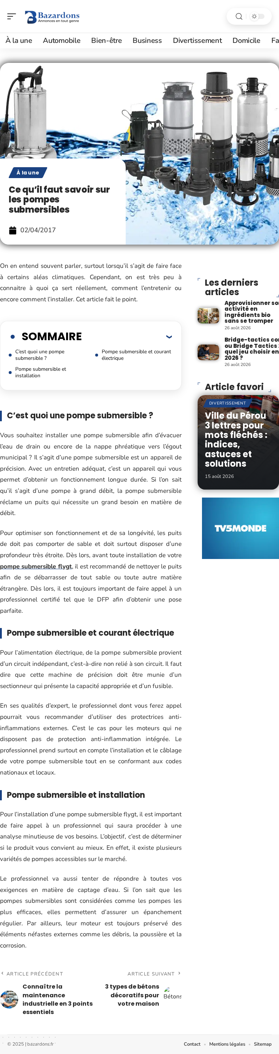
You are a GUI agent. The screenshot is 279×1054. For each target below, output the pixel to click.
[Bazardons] (52, 16)
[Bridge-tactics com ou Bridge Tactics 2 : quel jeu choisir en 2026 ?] (208, 352)
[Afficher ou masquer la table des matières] (127, 336)
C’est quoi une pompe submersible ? (39, 355)
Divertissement (227, 403)
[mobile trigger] (13, 16)
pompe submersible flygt (36, 566)
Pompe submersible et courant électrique (136, 355)
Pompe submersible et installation (40, 372)
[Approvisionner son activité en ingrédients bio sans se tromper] (208, 315)
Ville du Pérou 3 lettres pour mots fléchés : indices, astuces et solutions (236, 440)
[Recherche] (239, 16)
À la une (28, 172)
